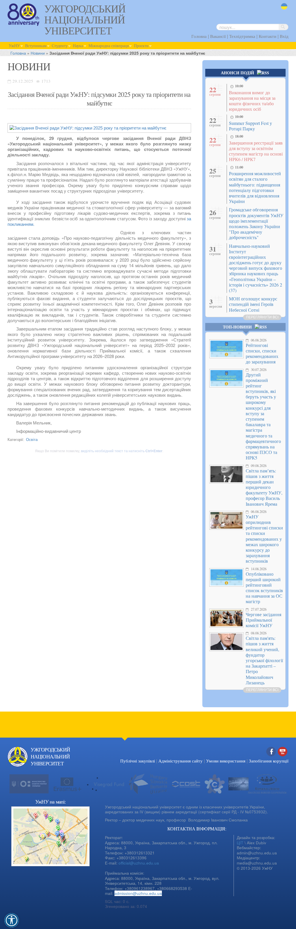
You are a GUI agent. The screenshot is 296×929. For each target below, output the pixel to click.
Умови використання (225, 761)
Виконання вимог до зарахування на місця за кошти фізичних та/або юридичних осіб (252, 100)
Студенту (60, 45)
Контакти (267, 36)
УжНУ (14, 45)
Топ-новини (237, 327)
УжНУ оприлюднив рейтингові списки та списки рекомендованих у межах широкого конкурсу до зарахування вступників (264, 539)
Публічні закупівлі (137, 761)
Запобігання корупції (268, 761)
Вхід (284, 36)
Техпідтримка (242, 36)
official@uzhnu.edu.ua (139, 863)
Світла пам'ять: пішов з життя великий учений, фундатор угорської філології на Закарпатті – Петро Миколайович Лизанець (264, 660)
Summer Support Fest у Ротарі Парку (250, 126)
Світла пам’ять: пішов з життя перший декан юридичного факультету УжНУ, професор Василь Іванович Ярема (264, 487)
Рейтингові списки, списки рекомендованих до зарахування (262, 353)
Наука (78, 45)
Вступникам (36, 45)
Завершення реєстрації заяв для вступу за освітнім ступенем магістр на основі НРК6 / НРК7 (256, 151)
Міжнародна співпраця (108, 45)
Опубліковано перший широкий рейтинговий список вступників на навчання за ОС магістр (264, 588)
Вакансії (218, 36)
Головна (199, 36)
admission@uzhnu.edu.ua (138, 893)
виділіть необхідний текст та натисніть (121, 451)
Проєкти (141, 45)
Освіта (32, 439)
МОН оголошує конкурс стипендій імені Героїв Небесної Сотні (253, 304)
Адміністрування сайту (180, 761)
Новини (38, 53)
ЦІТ (240, 842)
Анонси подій (237, 73)
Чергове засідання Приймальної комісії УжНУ (263, 619)
